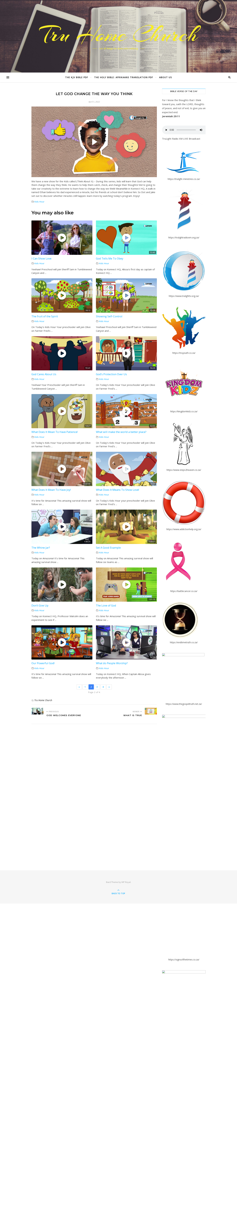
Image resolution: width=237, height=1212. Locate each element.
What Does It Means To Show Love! (117, 490)
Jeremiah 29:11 (171, 116)
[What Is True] (151, 711)
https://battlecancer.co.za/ (183, 591)
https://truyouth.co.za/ (183, 352)
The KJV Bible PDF (76, 77)
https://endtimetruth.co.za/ (184, 642)
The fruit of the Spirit (44, 316)
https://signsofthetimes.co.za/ (183, 959)
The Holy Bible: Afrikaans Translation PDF (123, 77)
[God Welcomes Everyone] (37, 711)
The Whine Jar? (40, 547)
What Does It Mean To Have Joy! (51, 490)
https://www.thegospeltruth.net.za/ (184, 703)
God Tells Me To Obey (109, 258)
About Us (165, 77)
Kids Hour (39, 201)
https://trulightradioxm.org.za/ (183, 237)
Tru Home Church (119, 34)
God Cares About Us (43, 374)
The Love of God (106, 605)
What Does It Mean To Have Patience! (54, 432)
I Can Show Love (41, 258)
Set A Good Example (108, 547)
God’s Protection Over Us (111, 374)
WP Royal (126, 882)
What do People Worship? (112, 663)
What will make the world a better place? (121, 432)
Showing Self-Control (109, 316)
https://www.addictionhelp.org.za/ (183, 529)
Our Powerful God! (42, 663)
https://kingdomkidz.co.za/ (184, 411)
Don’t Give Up (39, 605)
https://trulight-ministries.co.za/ (184, 179)
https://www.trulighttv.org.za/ (184, 296)
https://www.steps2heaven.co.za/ (184, 469)
